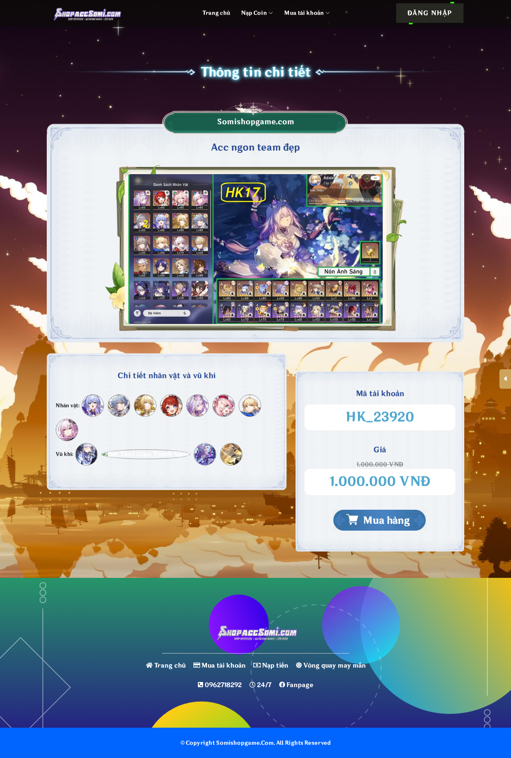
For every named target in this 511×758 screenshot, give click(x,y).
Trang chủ (216, 13)
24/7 (264, 685)
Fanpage (300, 685)
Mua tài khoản (223, 665)
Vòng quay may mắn (334, 665)
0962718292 (223, 685)
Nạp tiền (275, 665)
